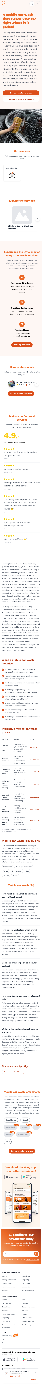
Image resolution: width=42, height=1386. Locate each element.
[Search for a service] (31, 3)
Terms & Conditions (32, 1259)
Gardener (25, 1303)
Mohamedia (24, 1133)
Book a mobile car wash (21, 93)
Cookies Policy (15, 1376)
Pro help (5, 1343)
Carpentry (25, 1280)
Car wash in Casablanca (13, 1072)
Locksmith (26, 1287)
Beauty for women (9, 1280)
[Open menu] (37, 3)
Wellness (25, 1310)
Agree (33, 1379)
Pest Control (26, 1283)
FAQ (3, 1339)
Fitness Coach (7, 1283)
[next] (37, 218)
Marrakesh (11, 1126)
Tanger (26, 1126)
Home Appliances (8, 1287)
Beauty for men (28, 1321)
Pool (23, 1300)
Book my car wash (22, 345)
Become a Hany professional (21, 99)
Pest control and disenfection (8, 1326)
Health (24, 1314)
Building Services (28, 1290)
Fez (37, 1126)
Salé (8, 1141)
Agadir (10, 1133)
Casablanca (11, 1120)
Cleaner (4, 1276)
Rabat (25, 1120)
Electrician (26, 1276)
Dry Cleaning (26, 1325)
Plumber (5, 1290)
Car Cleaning (6, 1303)
